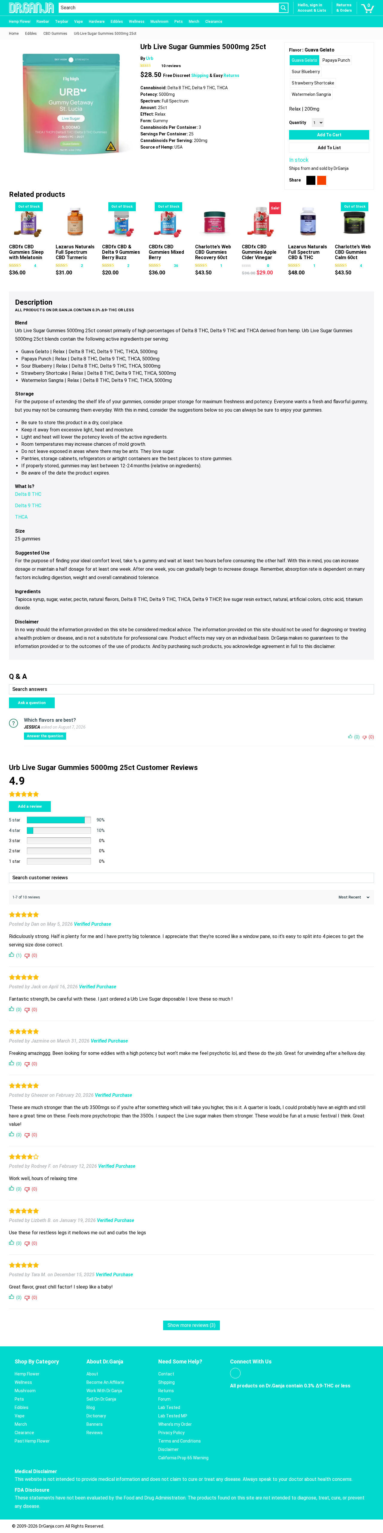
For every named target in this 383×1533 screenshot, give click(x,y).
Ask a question (32, 702)
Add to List (329, 147)
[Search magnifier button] (283, 7)
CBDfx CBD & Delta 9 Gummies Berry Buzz (121, 252)
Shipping (200, 75)
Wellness (137, 21)
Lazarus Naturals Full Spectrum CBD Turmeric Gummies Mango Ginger (75, 257)
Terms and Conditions (179, 1441)
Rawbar (43, 21)
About (92, 1374)
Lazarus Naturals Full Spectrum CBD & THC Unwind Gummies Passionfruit (307, 257)
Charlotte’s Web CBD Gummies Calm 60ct (353, 252)
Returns (231, 75)
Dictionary (96, 1415)
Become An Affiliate (105, 1382)
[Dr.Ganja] (31, 7)
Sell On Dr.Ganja (101, 1399)
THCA (21, 517)
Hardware (97, 21)
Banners (94, 1424)
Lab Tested (169, 1407)
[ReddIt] (321, 180)
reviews (171, 66)
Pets (178, 21)
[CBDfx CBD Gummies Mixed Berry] (168, 221)
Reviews (94, 1432)
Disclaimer (168, 1449)
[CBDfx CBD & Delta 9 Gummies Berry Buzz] (121, 221)
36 (176, 265)
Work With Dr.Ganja (104, 1390)
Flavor (295, 50)
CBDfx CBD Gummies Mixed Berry (166, 252)
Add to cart (329, 134)
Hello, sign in (310, 5)
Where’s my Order (175, 1424)
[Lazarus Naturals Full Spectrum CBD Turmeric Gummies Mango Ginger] (75, 221)
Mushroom (159, 21)
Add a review (30, 806)
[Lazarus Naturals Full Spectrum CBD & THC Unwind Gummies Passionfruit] (307, 221)
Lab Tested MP (172, 1415)
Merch (194, 21)
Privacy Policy (171, 1432)
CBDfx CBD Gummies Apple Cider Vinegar (259, 252)
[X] (310, 180)
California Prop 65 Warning (183, 1457)
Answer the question (45, 736)
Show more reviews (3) (191, 1325)
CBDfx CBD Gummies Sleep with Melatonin (26, 252)
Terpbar (61, 21)
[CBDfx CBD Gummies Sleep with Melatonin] (28, 221)
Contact (166, 1374)
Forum (164, 1399)
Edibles (117, 21)
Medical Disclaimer (36, 1471)
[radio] (304, 60)
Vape (78, 21)
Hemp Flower (20, 21)
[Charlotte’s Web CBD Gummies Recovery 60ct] (214, 221)
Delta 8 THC (28, 494)
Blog (90, 1407)
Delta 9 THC (28, 505)
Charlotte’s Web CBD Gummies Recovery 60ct (213, 252)
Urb (149, 58)
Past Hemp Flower (32, 1441)
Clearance (213, 21)
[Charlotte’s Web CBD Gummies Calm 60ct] (354, 221)
